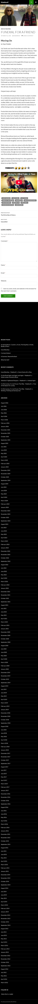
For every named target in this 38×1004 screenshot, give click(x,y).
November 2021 (5, 595)
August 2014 (4, 888)
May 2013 (4, 939)
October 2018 (5, 719)
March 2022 (4, 581)
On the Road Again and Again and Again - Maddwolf (16, 375)
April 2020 (4, 659)
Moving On (16, 202)
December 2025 (5, 430)
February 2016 (5, 827)
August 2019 (4, 686)
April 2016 (4, 821)
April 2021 (4, 618)
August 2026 (4, 403)
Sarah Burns (19, 204)
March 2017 (4, 783)
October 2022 (5, 558)
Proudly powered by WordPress (8, 1001)
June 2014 (4, 895)
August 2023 (4, 524)
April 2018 (4, 740)
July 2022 (3, 568)
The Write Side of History (8, 214)
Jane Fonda (15, 198)
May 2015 (4, 858)
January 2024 (5, 507)
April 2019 (4, 699)
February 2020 (5, 666)
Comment (4, 241)
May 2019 (4, 696)
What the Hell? (5, 360)
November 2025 (5, 433)
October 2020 (5, 639)
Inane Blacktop (5, 349)
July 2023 (3, 527)
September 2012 (5, 965)
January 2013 (5, 952)
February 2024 (5, 504)
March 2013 (4, 945)
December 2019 (5, 672)
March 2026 (4, 420)
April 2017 (4, 780)
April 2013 (4, 942)
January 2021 (5, 628)
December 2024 (5, 470)
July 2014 (3, 891)
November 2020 (5, 635)
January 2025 (5, 467)
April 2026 (4, 416)
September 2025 (5, 440)
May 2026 (4, 413)
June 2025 (4, 450)
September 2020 (5, 642)
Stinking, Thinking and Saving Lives (11, 390)
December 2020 (5, 632)
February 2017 (5, 787)
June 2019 (4, 692)
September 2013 (5, 925)
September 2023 (5, 521)
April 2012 (4, 979)
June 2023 (4, 531)
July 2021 (3, 608)
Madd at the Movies (7, 200)
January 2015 (5, 871)
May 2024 (4, 494)
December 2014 (5, 874)
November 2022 (5, 554)
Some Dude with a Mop (25, 372)
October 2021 (5, 598)
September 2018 (5, 723)
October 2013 (5, 922)
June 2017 (4, 773)
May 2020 (4, 655)
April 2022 (4, 578)
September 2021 (5, 601)
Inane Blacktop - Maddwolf (8, 372)
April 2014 (4, 901)
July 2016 (3, 810)
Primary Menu (36, 2)
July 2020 (3, 649)
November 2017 (5, 757)
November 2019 (5, 676)
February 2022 (5, 585)
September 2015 (5, 844)
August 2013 (4, 928)
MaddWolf (19, 200)
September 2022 (5, 561)
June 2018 (4, 733)
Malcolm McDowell (30, 200)
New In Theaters (6, 29)
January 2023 (5, 548)
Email (3, 273)
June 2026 (4, 409)
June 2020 (4, 652)
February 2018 (5, 746)
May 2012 (4, 976)
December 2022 (5, 551)
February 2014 (5, 908)
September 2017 (5, 763)
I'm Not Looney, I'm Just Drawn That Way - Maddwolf (16, 384)
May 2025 (4, 453)
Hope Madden (6, 198)
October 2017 (5, 760)
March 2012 (4, 982)
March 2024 (4, 500)
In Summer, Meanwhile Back (9, 356)
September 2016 (5, 804)
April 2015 (4, 861)
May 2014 (4, 898)
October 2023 (5, 517)
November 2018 (5, 716)
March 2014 (4, 905)
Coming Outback (6, 353)
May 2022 (4, 575)
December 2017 (5, 753)
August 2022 (4, 564)
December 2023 (5, 511)
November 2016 (5, 797)
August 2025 (4, 443)
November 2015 (5, 837)
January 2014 (5, 912)
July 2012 (3, 972)
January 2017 (5, 790)
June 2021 (4, 612)
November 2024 (5, 473)
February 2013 (5, 949)
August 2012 (4, 969)
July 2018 (3, 730)
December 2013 (5, 915)
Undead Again (32, 380)
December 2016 (5, 794)
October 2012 (5, 962)
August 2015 (4, 848)
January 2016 (5, 831)
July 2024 (3, 487)
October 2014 (5, 881)
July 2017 (3, 770)
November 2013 (5, 918)
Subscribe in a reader (7, 994)
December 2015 (5, 834)
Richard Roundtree (7, 204)
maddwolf (17, 35)
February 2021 (5, 625)
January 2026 (5, 426)
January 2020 (5, 669)
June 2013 (4, 935)
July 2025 (3, 446)
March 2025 (4, 460)
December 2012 (5, 955)
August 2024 (4, 484)
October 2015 (5, 841)
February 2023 (5, 544)
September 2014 (5, 885)
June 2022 (4, 571)
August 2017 (4, 767)
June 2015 (4, 854)
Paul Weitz (25, 202)
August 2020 (4, 645)
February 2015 (5, 868)
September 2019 (5, 682)
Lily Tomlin (24, 198)
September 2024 (5, 480)
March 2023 (4, 541)
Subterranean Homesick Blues (9, 377)
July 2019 (3, 689)
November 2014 (5, 878)
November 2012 (5, 959)
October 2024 (5, 477)
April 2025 (4, 457)
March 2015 (4, 864)
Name (3, 265)
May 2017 (4, 777)
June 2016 (4, 814)
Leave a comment (28, 35)
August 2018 (4, 726)
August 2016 (4, 807)
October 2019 (5, 679)
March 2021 (4, 622)
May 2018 (4, 736)
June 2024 (4, 490)
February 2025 (5, 463)
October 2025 (5, 436)
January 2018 (5, 750)
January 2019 (5, 709)
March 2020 (4, 662)
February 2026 (5, 423)
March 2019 (4, 703)
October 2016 (5, 800)
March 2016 (4, 824)
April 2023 (4, 537)
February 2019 (5, 706)
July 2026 (3, 406)
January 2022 (5, 588)
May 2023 (4, 534)
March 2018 (4, 743)
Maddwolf (4, 2)
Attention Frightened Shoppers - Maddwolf (13, 380)
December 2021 (5, 591)
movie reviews (6, 202)
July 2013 (3, 932)
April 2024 (4, 497)
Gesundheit (4, 221)
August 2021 (4, 605)
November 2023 (5, 514)
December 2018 (5, 713)
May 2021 (4, 615)
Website (3, 281)
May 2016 (4, 817)
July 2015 (3, 851)
